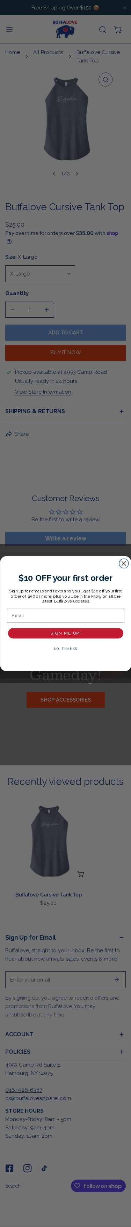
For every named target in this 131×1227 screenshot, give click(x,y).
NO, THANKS (65, 649)
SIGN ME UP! (65, 632)
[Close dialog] (124, 563)
